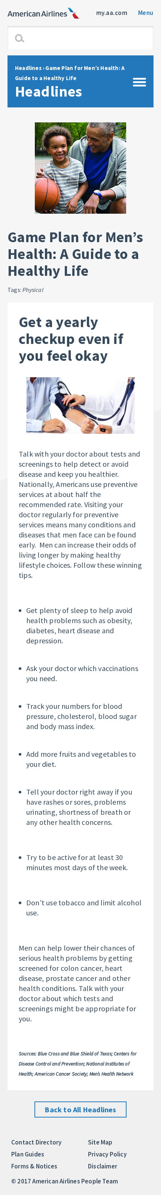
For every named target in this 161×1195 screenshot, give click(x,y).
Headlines (28, 67)
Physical (32, 289)
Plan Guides (27, 1154)
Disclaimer (102, 1166)
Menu (146, 13)
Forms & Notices (34, 1166)
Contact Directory (36, 1142)
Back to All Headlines (80, 1109)
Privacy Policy (107, 1154)
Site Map (100, 1142)
